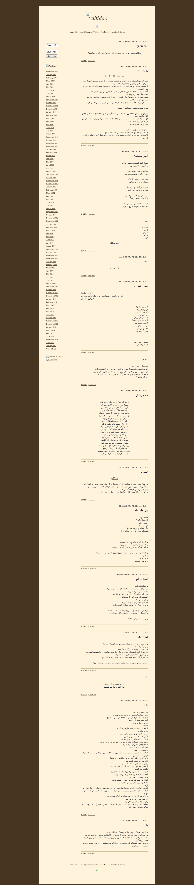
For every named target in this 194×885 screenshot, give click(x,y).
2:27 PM (84, 500)
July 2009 (49, 280)
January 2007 (51, 187)
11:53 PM (84, 568)
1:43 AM (84, 815)
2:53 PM (84, 626)
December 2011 (52, 339)
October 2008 (51, 252)
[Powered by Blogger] (55, 356)
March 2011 (50, 330)
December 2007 (52, 221)
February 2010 (51, 302)
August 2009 (50, 283)
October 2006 (51, 177)
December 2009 (52, 296)
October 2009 (51, 290)
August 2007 (50, 209)
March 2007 (50, 193)
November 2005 (52, 143)
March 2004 (50, 81)
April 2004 (50, 84)
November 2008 (52, 255)
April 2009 (50, 271)
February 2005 (51, 115)
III (114, 75)
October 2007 (51, 215)
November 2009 (52, 293)
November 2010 (52, 321)
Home (71, 32)
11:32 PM (84, 670)
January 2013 (51, 346)
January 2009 (51, 262)
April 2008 (50, 233)
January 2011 (51, 327)
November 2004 (52, 106)
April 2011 (49, 333)
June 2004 (50, 90)
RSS (77, 32)
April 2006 (50, 159)
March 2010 (50, 305)
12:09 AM (84, 385)
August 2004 (50, 96)
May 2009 (50, 274)
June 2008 (50, 240)
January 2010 (51, 299)
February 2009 (51, 265)
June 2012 (50, 343)
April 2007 (50, 196)
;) (114, 268)
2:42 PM (84, 275)
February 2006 (51, 152)
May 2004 (50, 87)
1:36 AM (84, 145)
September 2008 (52, 249)
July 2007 (49, 205)
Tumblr (89, 32)
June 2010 (50, 314)
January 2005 (51, 112)
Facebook (104, 32)
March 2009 (50, 268)
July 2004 (49, 93)
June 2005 (50, 128)
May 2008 (50, 237)
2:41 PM (84, 214)
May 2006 (50, 162)
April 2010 (50, 308)
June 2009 (50, 277)
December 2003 (52, 71)
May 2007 (50, 199)
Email (82, 32)
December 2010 (52, 324)
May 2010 (50, 311)
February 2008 (51, 227)
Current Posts (51, 349)
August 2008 (50, 246)
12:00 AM (84, 251)
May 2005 (50, 124)
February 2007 (51, 190)
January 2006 (51, 149)
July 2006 (49, 168)
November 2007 (52, 218)
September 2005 (52, 137)
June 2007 (50, 202)
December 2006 (52, 184)
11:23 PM (84, 694)
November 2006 (52, 180)
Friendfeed (114, 32)
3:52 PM (84, 461)
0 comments (91, 61)
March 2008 (50, 230)
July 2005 (49, 131)
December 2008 (52, 258)
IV (119, 75)
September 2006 (52, 174)
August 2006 (50, 171)
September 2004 (52, 99)
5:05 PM (84, 352)
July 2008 (49, 243)
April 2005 (50, 121)
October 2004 (51, 103)
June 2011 (50, 336)
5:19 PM (84, 853)
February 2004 (51, 78)
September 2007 (52, 212)
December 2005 (52, 146)
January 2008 (51, 224)
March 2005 (50, 118)
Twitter (96, 32)
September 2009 (52, 286)
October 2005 (51, 140)
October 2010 (51, 318)
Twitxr (122, 32)
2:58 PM (84, 61)
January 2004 (51, 75)
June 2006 (50, 165)
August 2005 (50, 134)
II (109, 75)
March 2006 (50, 156)
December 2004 (52, 109)
